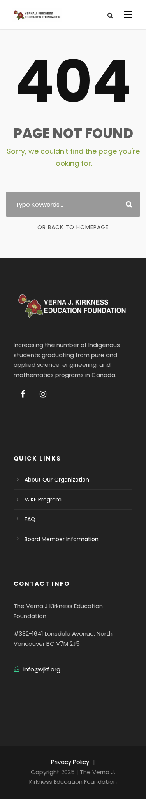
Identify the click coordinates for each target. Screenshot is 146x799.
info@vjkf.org (41, 669)
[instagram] (43, 394)
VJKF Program (43, 499)
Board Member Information (62, 539)
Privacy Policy (70, 762)
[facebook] (23, 394)
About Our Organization (57, 480)
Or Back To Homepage (73, 227)
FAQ (30, 519)
